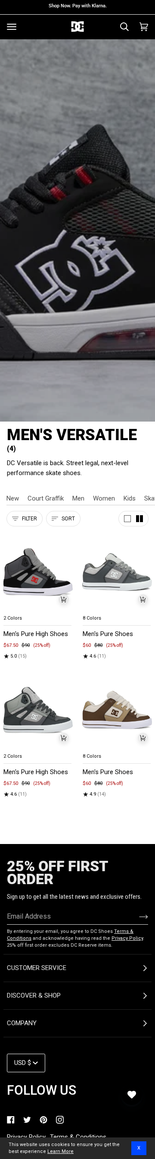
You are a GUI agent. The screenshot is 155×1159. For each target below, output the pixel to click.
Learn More (60, 1151)
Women (104, 498)
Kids (130, 498)
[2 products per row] (139, 518)
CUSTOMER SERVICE (36, 968)
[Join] (136, 916)
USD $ (22, 1063)
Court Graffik (46, 498)
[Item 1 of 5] (38, 572)
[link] (11, 1120)
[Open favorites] (131, 1094)
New (12, 498)
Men (78, 498)
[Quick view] (64, 599)
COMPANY (22, 1023)
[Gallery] (38, 572)
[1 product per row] (127, 518)
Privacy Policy (127, 938)
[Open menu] (11, 27)
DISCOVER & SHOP (34, 995)
